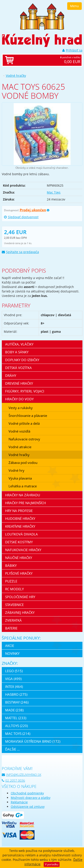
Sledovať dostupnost (23, 217)
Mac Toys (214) (17, 733)
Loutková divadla (21, 534)
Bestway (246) (16, 702)
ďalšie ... (12, 749)
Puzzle (11, 581)
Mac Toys (53, 192)
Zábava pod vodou (23, 462)
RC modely (14, 589)
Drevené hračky (19, 383)
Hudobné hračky (20, 518)
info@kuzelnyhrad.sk (23, 774)
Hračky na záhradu (22, 495)
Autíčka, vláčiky (19, 344)
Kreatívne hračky (20, 526)
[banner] (42, 16)
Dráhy (10, 375)
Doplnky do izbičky (22, 360)
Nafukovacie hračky (23, 550)
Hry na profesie (19, 510)
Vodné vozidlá (19, 431)
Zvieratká (13, 620)
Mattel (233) (15, 718)
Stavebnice (14, 604)
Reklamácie (19, 802)
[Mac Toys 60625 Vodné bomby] (42, 134)
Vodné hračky (16, 75)
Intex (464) (14, 686)
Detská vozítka (18, 367)
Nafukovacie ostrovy (24, 439)
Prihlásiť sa (74, 50)
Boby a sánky (16, 352)
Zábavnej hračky (19, 612)
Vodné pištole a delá (24, 423)
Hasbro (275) (16, 694)
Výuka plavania (20, 478)
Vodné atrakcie (20, 447)
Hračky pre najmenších (25, 503)
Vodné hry (16, 470)
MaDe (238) (14, 710)
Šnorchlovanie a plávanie (28, 415)
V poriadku (51, 864)
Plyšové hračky (18, 573)
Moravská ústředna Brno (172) (32, 741)
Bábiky (11, 565)
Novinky (12, 653)
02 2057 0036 (15, 780)
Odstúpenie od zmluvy (28, 806)
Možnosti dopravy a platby (30, 797)
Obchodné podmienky (27, 793)
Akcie (9, 645)
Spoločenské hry (20, 597)
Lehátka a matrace (23, 486)
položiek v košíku (70, 60)
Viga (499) (13, 678)
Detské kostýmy (19, 542)
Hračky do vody (19, 399)
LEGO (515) (14, 671)
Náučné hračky (18, 557)
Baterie (11, 628)
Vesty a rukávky (21, 407)
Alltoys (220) (16, 725)
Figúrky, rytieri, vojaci (24, 391)
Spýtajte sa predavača (22, 252)
